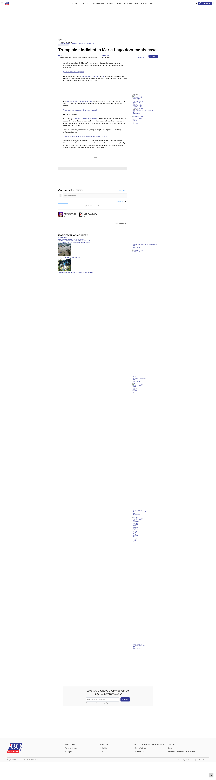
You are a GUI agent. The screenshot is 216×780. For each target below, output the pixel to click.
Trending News (63, 45)
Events (118, 3)
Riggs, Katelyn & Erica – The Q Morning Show (143, 110)
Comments (141, 57)
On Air (74, 3)
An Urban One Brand (203, 760)
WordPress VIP (189, 760)
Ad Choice (172, 744)
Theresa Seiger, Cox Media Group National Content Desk (77, 57)
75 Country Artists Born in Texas (140, 511)
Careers (170, 748)
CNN (102, 76)
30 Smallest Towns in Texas (139, 378)
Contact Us (103, 748)
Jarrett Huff (142, 243)
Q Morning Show (98, 3)
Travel (135, 376)
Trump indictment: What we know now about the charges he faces (85, 136)
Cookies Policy (105, 744)
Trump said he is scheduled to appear (85, 119)
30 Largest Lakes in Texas (139, 645)
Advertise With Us (140, 748)
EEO (101, 752)
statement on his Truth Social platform (79, 101)
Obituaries (136, 243)
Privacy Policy (70, 744)
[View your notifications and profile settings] (196, 3)
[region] (92, 207)
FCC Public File (139, 752)
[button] (108, 39)
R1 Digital (68, 752)
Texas (134, 510)
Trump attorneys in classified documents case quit (80, 110)
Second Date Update (130, 3)
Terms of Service (71, 748)
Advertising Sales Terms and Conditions (181, 752)
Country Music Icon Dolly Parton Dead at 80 (72, 43)
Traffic (152, 3)
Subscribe (125, 699)
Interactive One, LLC (24, 760)
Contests (84, 3)
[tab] (63, 202)
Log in (120, 190)
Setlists (144, 3)
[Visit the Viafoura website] (123, 223)
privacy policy (105, 703)
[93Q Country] (14, 752)
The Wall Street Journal (90, 76)
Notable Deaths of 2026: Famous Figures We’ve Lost (145, 244)
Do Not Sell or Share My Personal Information (149, 744)
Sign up (124, 190)
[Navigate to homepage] (10, 3)
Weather (110, 3)
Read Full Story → (91, 43)
